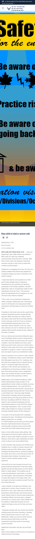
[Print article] (3, 237)
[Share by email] (7, 237)
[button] (8, 3)
